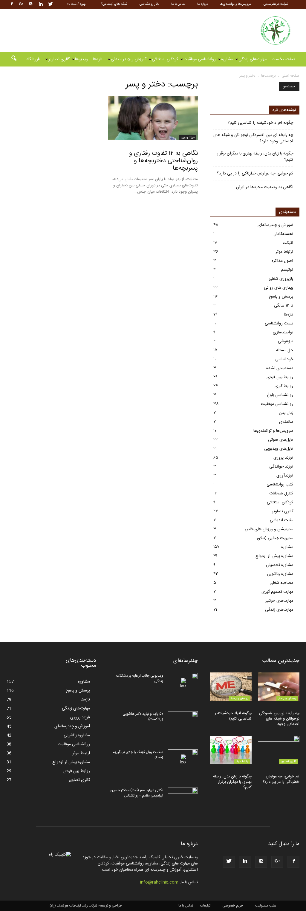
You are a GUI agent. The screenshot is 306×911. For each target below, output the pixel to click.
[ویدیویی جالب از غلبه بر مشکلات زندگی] (183, 683)
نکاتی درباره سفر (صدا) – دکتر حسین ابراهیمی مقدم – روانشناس (136, 793)
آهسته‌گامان (283, 234)
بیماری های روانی (278, 287)
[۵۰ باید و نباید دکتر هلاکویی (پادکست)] (183, 721)
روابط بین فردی (280, 377)
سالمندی (286, 422)
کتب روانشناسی (280, 484)
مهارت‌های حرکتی (278, 600)
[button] (14, 59)
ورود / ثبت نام (76, 4)
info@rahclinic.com (159, 882)
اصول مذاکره (282, 261)
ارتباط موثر (284, 252)
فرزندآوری (284, 475)
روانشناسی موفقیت (199, 59)
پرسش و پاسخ (281, 296)
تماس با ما (178, 4)
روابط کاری (284, 386)
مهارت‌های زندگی (252, 59)
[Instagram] (30, 4)
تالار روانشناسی (149, 4)
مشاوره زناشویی (280, 574)
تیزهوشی (285, 341)
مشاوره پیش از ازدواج (274, 556)
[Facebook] (11, 4)
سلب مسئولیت (265, 905)
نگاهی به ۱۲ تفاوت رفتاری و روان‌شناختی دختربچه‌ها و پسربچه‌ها (163, 161)
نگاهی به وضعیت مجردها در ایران (264, 187)
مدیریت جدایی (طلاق (275, 538)
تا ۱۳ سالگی (283, 305)
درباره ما (202, 4)
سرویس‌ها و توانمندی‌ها (236, 4)
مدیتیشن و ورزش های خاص (269, 529)
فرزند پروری (188, 137)
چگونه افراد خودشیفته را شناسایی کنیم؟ (260, 123)
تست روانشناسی (279, 323)
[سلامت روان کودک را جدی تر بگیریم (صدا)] (183, 759)
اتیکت (288, 243)
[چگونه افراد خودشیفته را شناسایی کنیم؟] (231, 686)
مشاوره (227, 59)
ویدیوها (81, 59)
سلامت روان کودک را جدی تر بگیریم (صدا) (138, 754)
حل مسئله (284, 350)
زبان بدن (286, 413)
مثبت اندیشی (281, 520)
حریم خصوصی (232, 905)
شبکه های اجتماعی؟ (114, 4)
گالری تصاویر (59, 59)
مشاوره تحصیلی (279, 565)
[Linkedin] (40, 4)
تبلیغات (205, 905)
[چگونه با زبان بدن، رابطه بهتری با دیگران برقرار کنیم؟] (231, 750)
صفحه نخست (283, 59)
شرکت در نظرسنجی (276, 4)
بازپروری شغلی (281, 278)
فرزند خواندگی (281, 466)
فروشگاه (33, 59)
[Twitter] (50, 4)
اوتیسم (287, 269)
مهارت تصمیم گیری (277, 592)
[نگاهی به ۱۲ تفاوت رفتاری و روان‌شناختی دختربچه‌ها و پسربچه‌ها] (153, 118)
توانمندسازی (283, 332)
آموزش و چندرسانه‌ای (128, 59)
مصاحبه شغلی (281, 583)
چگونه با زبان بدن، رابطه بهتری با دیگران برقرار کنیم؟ (255, 157)
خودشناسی (284, 359)
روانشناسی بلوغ (280, 395)
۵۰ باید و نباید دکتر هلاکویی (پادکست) (143, 716)
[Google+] (20, 4)
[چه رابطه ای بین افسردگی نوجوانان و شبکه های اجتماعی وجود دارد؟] (279, 686)
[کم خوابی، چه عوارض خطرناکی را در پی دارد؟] (279, 750)
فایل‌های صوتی (280, 439)
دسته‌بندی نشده (279, 368)
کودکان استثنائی (165, 59)
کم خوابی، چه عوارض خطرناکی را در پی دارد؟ (255, 174)
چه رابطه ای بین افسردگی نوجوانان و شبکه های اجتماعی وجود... (279, 718)
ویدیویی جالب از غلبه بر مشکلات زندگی (139, 678)
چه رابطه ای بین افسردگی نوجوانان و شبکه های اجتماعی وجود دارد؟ (253, 138)
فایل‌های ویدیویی (278, 448)
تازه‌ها (97, 59)
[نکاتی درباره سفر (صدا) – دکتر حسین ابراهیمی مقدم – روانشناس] (183, 798)
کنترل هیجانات (281, 493)
